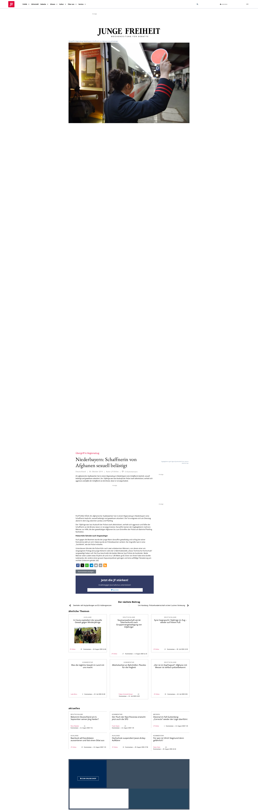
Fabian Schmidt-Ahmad (125, 694)
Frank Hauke (115, 726)
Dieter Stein (156, 747)
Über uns (71, 4)
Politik (25, 4)
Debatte (43, 4)
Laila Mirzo (74, 694)
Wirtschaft (35, 4)
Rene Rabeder (75, 726)
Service (81, 4)
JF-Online (72, 649)
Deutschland (81, 471)
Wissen (52, 4)
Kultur (61, 4)
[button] (197, 4)
